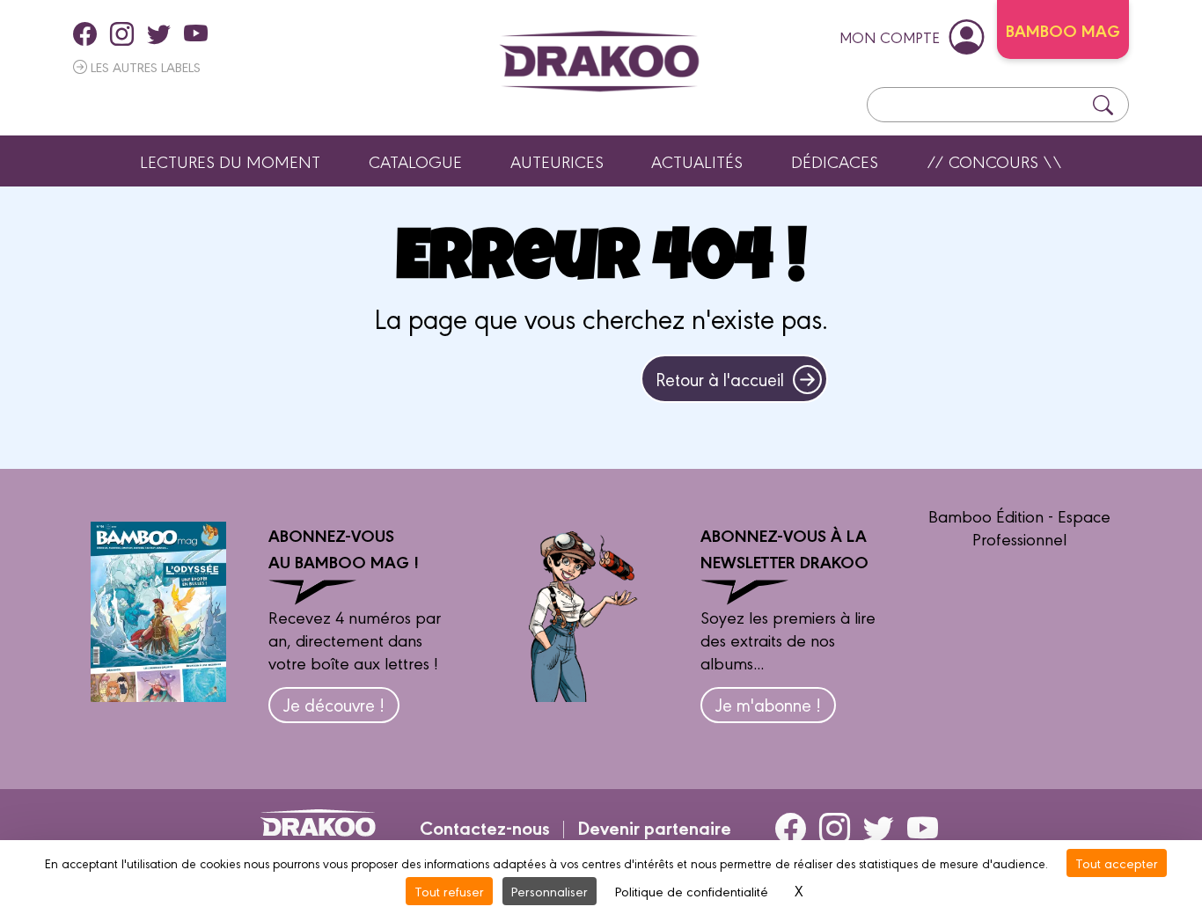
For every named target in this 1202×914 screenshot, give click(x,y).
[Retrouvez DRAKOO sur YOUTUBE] (196, 33)
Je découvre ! (334, 704)
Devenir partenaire (654, 827)
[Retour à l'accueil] (599, 61)
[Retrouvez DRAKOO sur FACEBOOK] (85, 33)
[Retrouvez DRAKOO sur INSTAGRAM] (122, 33)
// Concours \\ (994, 161)
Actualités (697, 161)
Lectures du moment (230, 161)
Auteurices (557, 161)
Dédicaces (834, 161)
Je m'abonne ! (768, 704)
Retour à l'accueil (720, 379)
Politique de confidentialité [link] (691, 890)
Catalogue (415, 161)
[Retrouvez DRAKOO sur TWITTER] (159, 33)
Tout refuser (449, 890)
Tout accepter (1116, 862)
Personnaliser (549, 890)
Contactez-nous (485, 827)
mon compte (889, 36)
